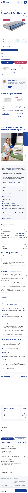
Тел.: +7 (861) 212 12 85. (6, 451)
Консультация (21, 438)
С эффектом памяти (11, 182)
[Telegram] (23, 443)
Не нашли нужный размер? (5, 58)
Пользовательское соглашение (5, 486)
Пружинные (5, 187)
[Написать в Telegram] (9, 87)
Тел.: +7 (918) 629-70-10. (7, 472)
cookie (9, 489)
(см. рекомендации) (23, 233)
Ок (20, 490)
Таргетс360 (16, 486)
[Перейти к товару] (7, 108)
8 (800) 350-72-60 (7, 443)
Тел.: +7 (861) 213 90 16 (6, 458)
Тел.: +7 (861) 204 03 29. (7, 464)
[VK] (18, 443)
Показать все (4, 297)
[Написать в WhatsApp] (11, 87)
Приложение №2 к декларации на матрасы (12, 260)
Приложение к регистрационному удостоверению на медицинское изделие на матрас (14, 266)
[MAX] (21, 443)
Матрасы (4, 182)
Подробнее (5, 113)
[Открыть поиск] (18, 2)
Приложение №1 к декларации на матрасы (11, 257)
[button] (7, 74)
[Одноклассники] (16, 443)
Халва (4, 321)
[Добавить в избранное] (26, 16)
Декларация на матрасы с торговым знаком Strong (13, 255)
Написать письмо (7, 438)
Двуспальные (19, 182)
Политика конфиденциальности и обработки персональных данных (19, 480)
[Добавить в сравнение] (23, 16)
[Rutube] (26, 443)
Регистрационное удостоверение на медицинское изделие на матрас (13, 263)
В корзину (7, 62)
